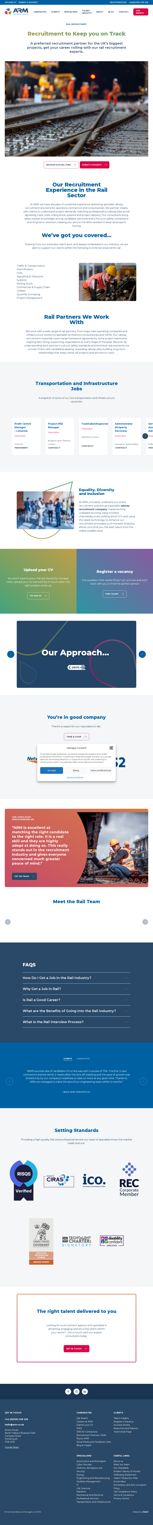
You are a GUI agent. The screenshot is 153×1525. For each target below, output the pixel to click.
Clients (68, 1058)
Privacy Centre (121, 1498)
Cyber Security (84, 1464)
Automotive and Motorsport (91, 1461)
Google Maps (12, 1447)
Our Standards (121, 1468)
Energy (80, 1474)
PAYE (79, 1428)
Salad (145, 1512)
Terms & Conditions (75, 777)
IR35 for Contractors (86, 1431)
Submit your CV (84, 1425)
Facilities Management (88, 1481)
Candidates (83, 1058)
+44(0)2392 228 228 (138, 2)
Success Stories (122, 1425)
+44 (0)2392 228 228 (16, 1419)
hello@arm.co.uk (14, 1424)
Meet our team (122, 1464)
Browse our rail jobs (58, 165)
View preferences (101, 770)
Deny (76, 770)
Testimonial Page (123, 1431)
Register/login (118, 2)
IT (77, 1485)
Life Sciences (83, 1488)
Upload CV (10, 2)
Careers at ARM (84, 1421)
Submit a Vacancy (92, 165)
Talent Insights (121, 1418)
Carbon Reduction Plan (126, 1478)
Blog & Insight (83, 1445)
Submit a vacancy (28, 2)
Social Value (120, 1481)
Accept (52, 770)
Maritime (81, 1491)
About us (118, 1461)
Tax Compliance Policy (125, 1491)
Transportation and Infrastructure (93, 1502)
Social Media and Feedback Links (93, 1442)
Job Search (140, 12)
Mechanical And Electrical (89, 1495)
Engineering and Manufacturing (93, 1478)
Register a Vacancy (124, 1421)
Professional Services (87, 1498)
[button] (111, 747)
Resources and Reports (126, 1428)
